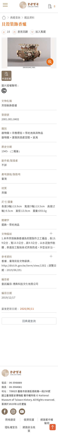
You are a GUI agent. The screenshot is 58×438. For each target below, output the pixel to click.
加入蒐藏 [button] (40, 31)
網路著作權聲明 (46, 421)
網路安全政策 (29, 428)
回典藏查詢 (29, 321)
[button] (6, 31)
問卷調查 (10, 419)
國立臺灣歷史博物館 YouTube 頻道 (22, 411)
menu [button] (5, 5)
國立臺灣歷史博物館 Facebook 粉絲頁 (5, 411)
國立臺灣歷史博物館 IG (13, 411)
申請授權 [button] (6, 78)
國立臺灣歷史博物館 (12, 373)
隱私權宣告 (11, 427)
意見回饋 (23, 31)
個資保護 (29, 419)
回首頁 (4, 17)
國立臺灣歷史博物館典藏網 (29, 5)
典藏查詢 (15, 17)
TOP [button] (52, 427)
